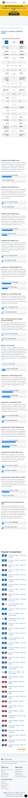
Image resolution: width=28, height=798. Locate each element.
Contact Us (4, 783)
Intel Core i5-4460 (7, 31)
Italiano (21, 794)
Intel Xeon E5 (4, 775)
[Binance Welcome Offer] (14, 11)
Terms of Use (4, 788)
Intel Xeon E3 (4, 773)
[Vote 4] (23, 749)
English (5, 792)
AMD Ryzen (18, 773)
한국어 (13, 792)
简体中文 (17, 792)
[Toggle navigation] (24, 2)
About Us (3, 781)
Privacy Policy (5, 785)
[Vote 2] (20, 749)
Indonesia (21, 796)
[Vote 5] (25, 749)
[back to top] (25, 795)
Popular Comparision (20, 776)
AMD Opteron (19, 769)
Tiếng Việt (22, 792)
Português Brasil (9, 796)
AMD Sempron (19, 775)
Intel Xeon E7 (4, 776)
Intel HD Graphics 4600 (6, 79)
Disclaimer (4, 787)
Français (17, 794)
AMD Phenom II (19, 771)
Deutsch (8, 794)
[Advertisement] (14, 20)
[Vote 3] (22, 749)
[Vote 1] (18, 749)
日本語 (9, 792)
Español (12, 794)
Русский (16, 796)
